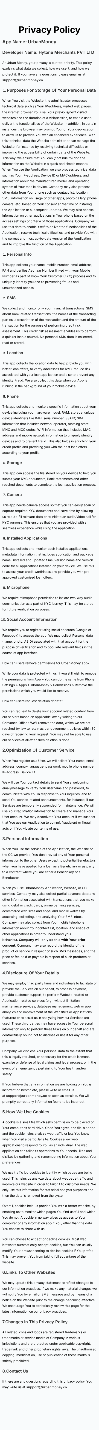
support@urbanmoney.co (22, 80)
